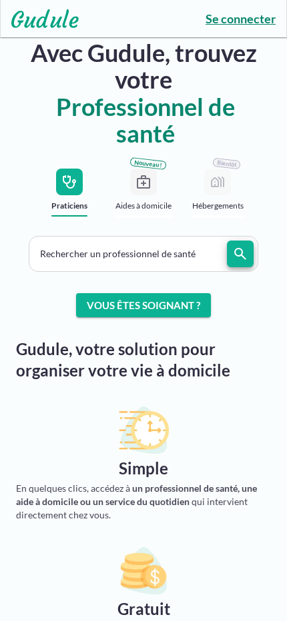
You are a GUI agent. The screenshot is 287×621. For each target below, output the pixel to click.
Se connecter (241, 18)
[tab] (69, 197)
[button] (143, 254)
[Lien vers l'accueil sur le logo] (40, 18)
